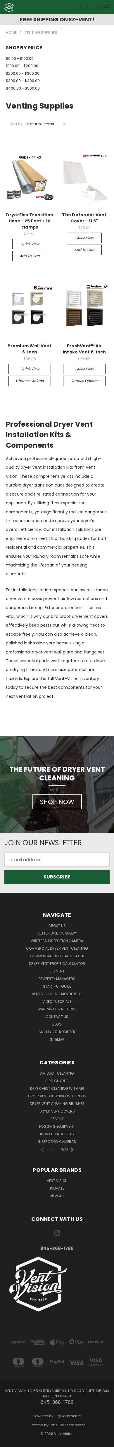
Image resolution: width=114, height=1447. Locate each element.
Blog (57, 1024)
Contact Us (57, 1016)
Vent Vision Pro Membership (57, 993)
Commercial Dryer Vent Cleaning (57, 948)
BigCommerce (67, 1415)
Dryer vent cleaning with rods (57, 1096)
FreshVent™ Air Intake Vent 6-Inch (84, 349)
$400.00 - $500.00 (23, 88)
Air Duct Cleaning (57, 1073)
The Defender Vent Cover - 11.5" (84, 218)
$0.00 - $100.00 (20, 58)
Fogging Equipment (57, 1126)
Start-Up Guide (57, 986)
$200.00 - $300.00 (22, 73)
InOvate (57, 1188)
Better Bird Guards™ (57, 933)
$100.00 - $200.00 (22, 66)
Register (67, 1031)
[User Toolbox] (88, 7)
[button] (57, 1284)
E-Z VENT (57, 971)
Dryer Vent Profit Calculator (57, 963)
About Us (57, 925)
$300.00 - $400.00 (23, 80)
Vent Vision (57, 1180)
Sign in (45, 1031)
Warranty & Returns (57, 1009)
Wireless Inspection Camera (57, 940)
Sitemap (57, 1039)
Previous (9, 1441)
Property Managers (57, 978)
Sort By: (16, 124)
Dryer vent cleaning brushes (57, 1103)
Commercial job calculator (57, 955)
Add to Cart (30, 255)
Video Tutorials (57, 1001)
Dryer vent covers (57, 1111)
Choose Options (30, 380)
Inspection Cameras (57, 1141)
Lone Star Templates (67, 1424)
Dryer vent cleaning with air (57, 1088)
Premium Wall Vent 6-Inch (29, 349)
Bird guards (57, 1080)
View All (57, 1195)
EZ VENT (57, 1118)
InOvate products (57, 1134)
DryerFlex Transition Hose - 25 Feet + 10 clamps (29, 221)
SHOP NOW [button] (57, 802)
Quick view (29, 243)
